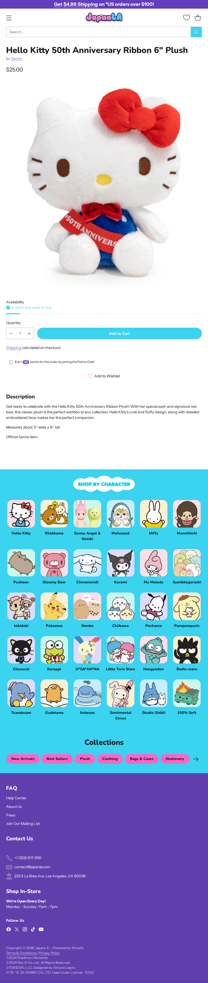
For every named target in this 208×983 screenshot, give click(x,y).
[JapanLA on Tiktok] (33, 930)
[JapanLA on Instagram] (25, 930)
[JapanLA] (104, 18)
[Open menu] (9, 17)
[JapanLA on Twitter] (17, 930)
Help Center (16, 798)
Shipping (13, 347)
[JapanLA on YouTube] (41, 930)
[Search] (196, 32)
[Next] (196, 759)
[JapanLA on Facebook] (9, 930)
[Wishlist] (186, 17)
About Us (14, 806)
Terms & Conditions (21, 953)
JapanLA (42, 948)
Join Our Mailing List (23, 823)
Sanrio (16, 58)
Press (10, 815)
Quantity (13, 323)
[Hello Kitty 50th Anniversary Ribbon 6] (104, 183)
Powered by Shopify (68, 948)
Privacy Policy (49, 953)
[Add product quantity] (29, 333)
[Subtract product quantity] (10, 333)
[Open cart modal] (198, 17)
